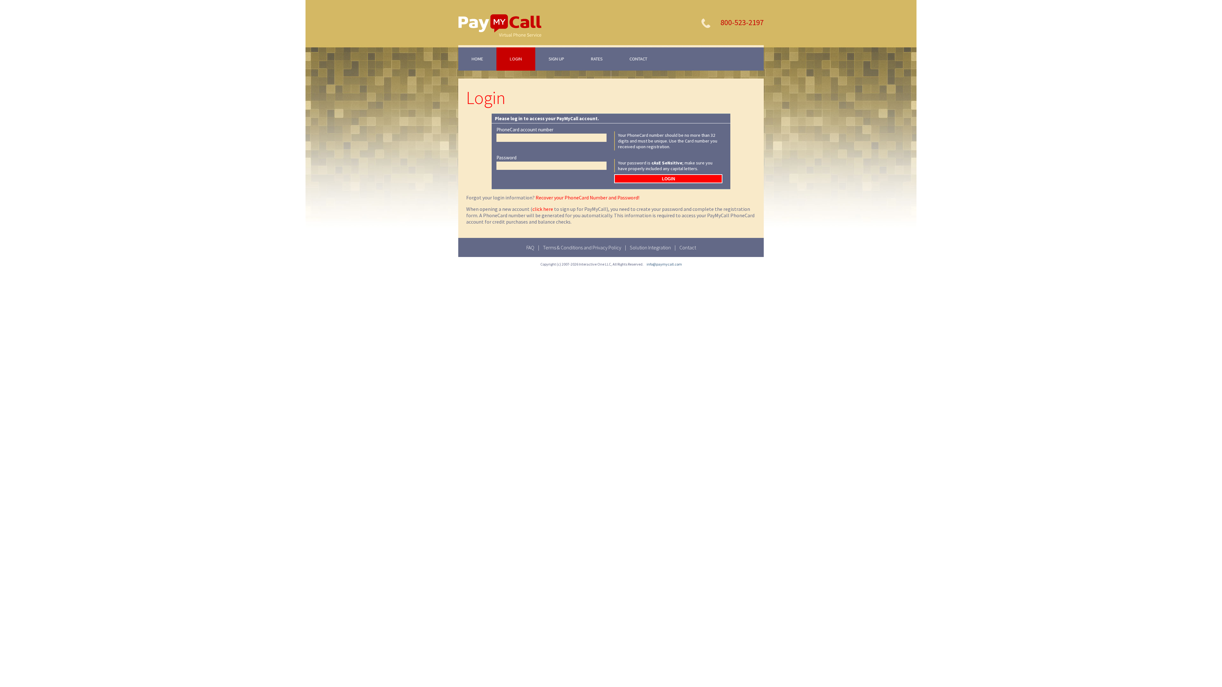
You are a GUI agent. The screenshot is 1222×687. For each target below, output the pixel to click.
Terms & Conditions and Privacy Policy (582, 247)
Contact (687, 247)
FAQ (530, 247)
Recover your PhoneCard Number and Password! (587, 197)
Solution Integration (650, 247)
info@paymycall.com (664, 264)
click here (542, 209)
